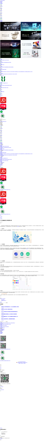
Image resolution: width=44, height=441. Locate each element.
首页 (0, 215)
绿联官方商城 (1, 330)
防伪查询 (3, 121)
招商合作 (1, 331)
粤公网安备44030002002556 (20, 362)
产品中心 (1, 322)
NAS (0, 95)
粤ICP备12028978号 (25, 362)
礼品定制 (1, 121)
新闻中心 (1, 217)
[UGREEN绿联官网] (2, 0)
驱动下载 (5, 121)
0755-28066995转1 (2, 389)
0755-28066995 (1, 386)
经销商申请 (1, 332)
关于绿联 (1, 216)
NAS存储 (18, 226)
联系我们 (1, 333)
